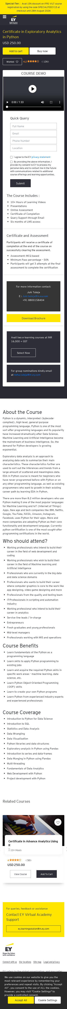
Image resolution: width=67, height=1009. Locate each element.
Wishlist (10, 61)
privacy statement (41, 156)
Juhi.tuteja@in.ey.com (35, 296)
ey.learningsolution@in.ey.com (33, 928)
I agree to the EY (32, 156)
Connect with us (10, 961)
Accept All (21, 1000)
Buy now (42, 51)
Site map (37, 961)
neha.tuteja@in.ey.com (27, 374)
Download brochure (33, 318)
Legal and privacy (52, 961)
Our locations (25, 961)
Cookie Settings (47, 1000)
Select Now (23, 352)
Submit (20, 183)
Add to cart (16, 51)
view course (20, 873)
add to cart (47, 873)
